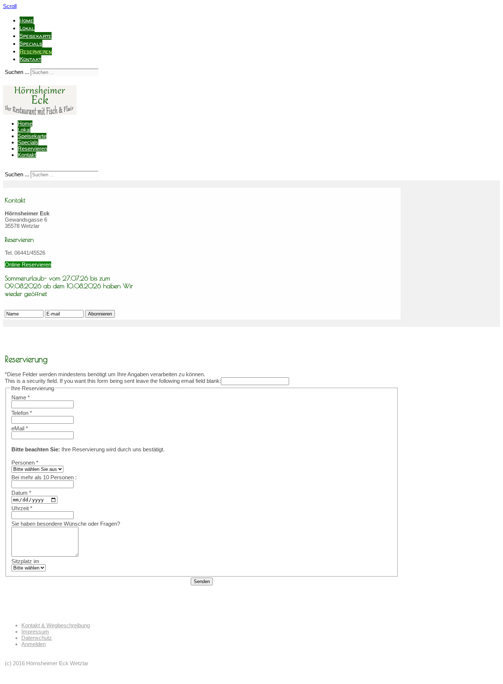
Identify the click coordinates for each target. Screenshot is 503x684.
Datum (21, 493)
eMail (19, 428)
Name (20, 397)
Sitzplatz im (25, 561)
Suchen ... (17, 72)
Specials (31, 43)
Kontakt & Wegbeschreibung (55, 625)
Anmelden (33, 644)
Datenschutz (36, 638)
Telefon (21, 413)
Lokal (27, 28)
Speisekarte (36, 36)
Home (27, 20)
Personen (24, 462)
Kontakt (30, 59)
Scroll (10, 6)
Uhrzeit (21, 508)
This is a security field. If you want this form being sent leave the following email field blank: (113, 381)
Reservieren (36, 51)
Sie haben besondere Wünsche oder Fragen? (65, 524)
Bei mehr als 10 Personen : (44, 477)
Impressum (35, 631)
